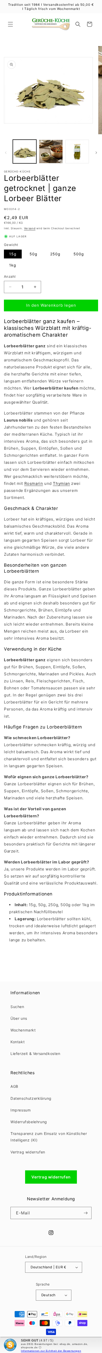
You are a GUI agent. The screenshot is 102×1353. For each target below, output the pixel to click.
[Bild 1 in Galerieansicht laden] (24, 151)
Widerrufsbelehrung (28, 1122)
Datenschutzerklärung (31, 1098)
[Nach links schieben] (6, 152)
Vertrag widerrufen (27, 1152)
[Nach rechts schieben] (96, 152)
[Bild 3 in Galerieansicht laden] (77, 151)
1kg (12, 265)
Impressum (20, 1110)
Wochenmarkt (23, 1030)
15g (12, 254)
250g (55, 254)
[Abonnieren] (85, 1213)
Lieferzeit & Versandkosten (35, 1053)
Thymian (61, 483)
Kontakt (17, 1042)
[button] (10, 24)
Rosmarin (33, 483)
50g (33, 254)
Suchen (17, 1006)
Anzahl (9, 276)
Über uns (18, 1018)
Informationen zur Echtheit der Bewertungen (51, 1350)
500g (78, 254)
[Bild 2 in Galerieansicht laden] (51, 151)
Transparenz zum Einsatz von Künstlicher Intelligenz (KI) (48, 1136)
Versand (30, 228)
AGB (14, 1086)
